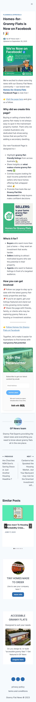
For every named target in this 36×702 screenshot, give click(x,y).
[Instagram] (13, 679)
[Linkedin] (18, 679)
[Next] (30, 526)
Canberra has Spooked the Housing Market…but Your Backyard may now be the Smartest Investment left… (27, 471)
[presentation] (18, 513)
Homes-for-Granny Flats (14, 89)
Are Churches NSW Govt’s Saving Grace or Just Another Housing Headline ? (8, 468)
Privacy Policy (18, 687)
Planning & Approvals (12, 15)
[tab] (15, 548)
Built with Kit (18, 405)
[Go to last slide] (5, 526)
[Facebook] (22, 679)
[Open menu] (32, 4)
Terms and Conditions (18, 691)
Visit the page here (14, 99)
